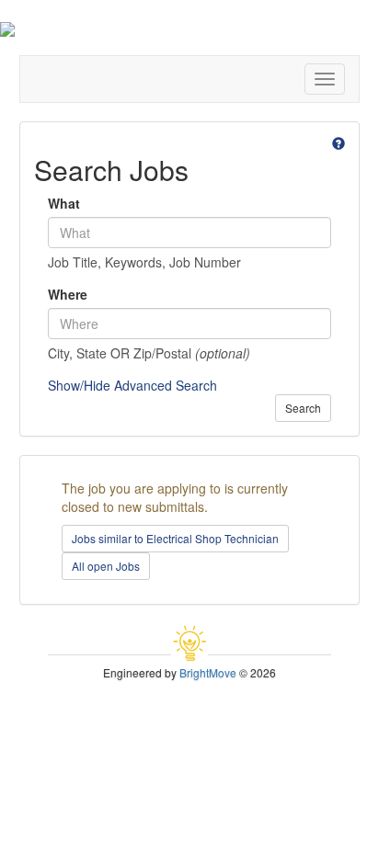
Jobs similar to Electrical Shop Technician (175, 538)
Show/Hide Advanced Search (132, 385)
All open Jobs (106, 566)
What (64, 203)
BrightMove (207, 672)
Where (67, 294)
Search (303, 407)
